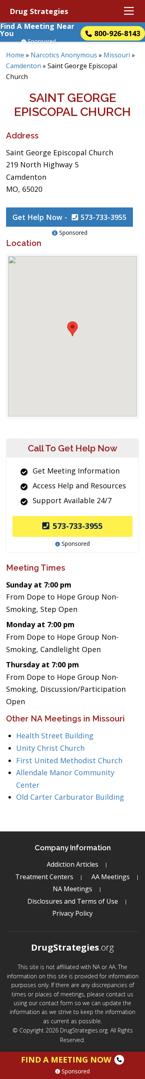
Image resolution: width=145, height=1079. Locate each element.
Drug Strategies (39, 11)
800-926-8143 (117, 33)
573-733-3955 (78, 525)
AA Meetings (110, 876)
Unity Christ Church (50, 748)
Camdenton (23, 65)
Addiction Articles (72, 864)
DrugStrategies (72, 947)
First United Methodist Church (69, 760)
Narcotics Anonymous (64, 55)
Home (15, 55)
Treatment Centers (44, 876)
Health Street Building (54, 735)
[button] (72, 328)
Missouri (117, 55)
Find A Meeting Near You (37, 29)
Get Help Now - (69, 217)
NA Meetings (72, 888)
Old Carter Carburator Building (70, 797)
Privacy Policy (72, 913)
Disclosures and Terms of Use (72, 901)
